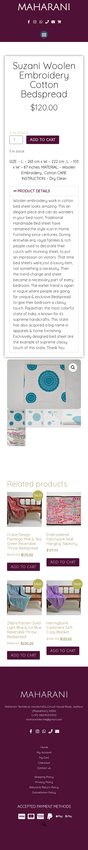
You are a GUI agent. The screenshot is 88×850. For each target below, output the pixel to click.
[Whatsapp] (41, 22)
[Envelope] (53, 22)
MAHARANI (44, 7)
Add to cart (42, 140)
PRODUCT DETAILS (34, 191)
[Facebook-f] (29, 22)
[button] (44, 34)
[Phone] (47, 22)
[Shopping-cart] (59, 22)
